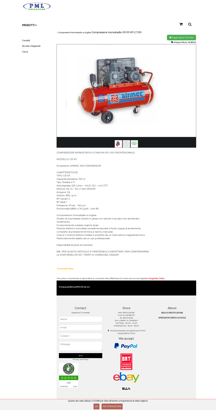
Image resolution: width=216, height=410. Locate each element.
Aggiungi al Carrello (182, 37)
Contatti (26, 40)
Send (81, 355)
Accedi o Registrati (31, 46)
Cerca (25, 51)
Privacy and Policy (80, 359)
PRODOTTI (28, 25)
